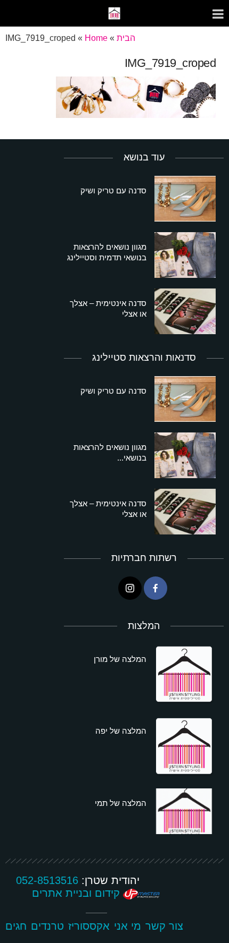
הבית (126, 38)
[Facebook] (155, 588)
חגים (16, 926)
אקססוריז (89, 926)
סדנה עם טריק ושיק (113, 190)
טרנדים (47, 926)
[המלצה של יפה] (185, 747)
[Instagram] (130, 588)
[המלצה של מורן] (185, 675)
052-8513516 (47, 880)
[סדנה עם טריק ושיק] (185, 199)
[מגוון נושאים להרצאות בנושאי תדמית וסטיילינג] (185, 255)
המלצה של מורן (120, 659)
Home (96, 38)
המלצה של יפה (120, 730)
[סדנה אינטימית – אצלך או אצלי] (185, 311)
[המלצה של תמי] (185, 811)
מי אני (127, 926)
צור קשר (164, 926)
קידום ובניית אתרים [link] (77, 893)
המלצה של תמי (120, 803)
